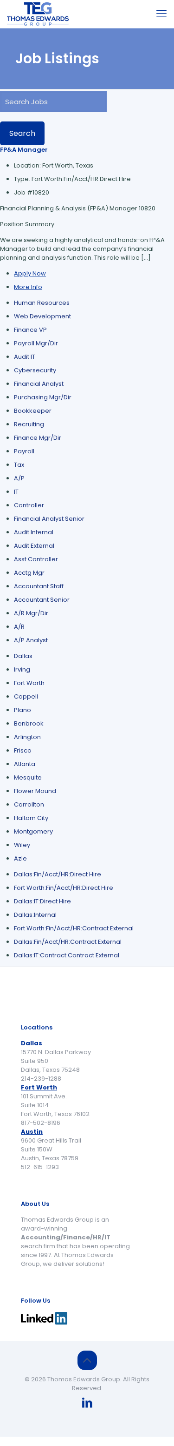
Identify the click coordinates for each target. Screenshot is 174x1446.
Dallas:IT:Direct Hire (42, 901)
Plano (22, 710)
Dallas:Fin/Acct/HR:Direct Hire (57, 874)
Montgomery (33, 831)
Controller (29, 505)
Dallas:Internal (35, 914)
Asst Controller (36, 559)
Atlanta (24, 764)
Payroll (24, 451)
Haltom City (31, 818)
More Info (28, 286)
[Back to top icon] (87, 1360)
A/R (19, 626)
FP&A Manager (24, 149)
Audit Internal (33, 532)
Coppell (26, 696)
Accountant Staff (39, 586)
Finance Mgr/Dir (37, 437)
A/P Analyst (31, 640)
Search (22, 133)
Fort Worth (29, 683)
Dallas (23, 656)
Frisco (23, 750)
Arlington (27, 737)
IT (16, 491)
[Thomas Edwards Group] (38, 14)
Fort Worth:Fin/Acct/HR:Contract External (74, 928)
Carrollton (29, 804)
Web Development (42, 316)
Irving (22, 669)
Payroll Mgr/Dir (36, 343)
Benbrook (29, 723)
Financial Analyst (39, 383)
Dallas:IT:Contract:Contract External (66, 955)
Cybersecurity (35, 370)
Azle (20, 858)
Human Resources (42, 302)
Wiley (22, 845)
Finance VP (30, 329)
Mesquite (28, 777)
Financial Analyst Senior (49, 518)
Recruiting (29, 424)
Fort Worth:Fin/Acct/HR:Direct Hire (63, 887)
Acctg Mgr (29, 572)
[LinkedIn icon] (87, 1404)
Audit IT (24, 356)
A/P (19, 478)
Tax (19, 464)
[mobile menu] (161, 14)
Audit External (34, 545)
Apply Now (30, 273)
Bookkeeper (33, 410)
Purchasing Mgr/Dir (42, 397)
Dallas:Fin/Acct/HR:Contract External (68, 941)
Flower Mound (35, 791)
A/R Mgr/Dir (31, 613)
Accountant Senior (42, 599)
